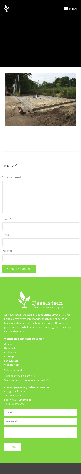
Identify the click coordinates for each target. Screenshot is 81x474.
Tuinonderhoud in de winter (20, 375)
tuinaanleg (10, 323)
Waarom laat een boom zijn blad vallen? (26, 380)
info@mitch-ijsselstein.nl (17, 399)
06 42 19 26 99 (16, 403)
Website (7, 250)
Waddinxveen (12, 364)
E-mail (7, 235)
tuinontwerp (24, 323)
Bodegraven (11, 360)
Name (6, 219)
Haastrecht (10, 348)
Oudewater (10, 352)
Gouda (8, 344)
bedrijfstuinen (16, 331)
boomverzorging (44, 323)
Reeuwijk (9, 356)
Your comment (11, 177)
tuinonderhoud (58, 318)
